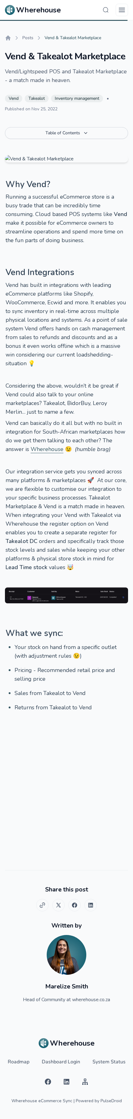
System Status (109, 1061)
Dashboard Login (61, 1061)
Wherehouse (47, 449)
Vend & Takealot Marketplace (73, 38)
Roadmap (18, 1061)
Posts (27, 38)
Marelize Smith (66, 986)
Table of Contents (62, 133)
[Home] (8, 38)
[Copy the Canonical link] (42, 905)
